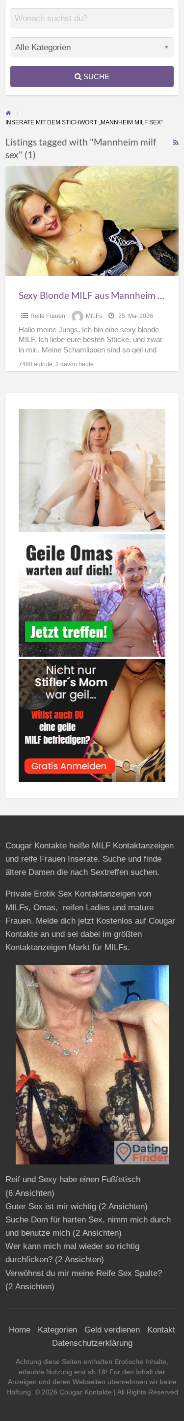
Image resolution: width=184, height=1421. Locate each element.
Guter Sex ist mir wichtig (50, 1206)
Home (19, 1329)
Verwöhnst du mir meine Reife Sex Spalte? (83, 1273)
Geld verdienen (112, 1329)
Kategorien (57, 1329)
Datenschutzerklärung (92, 1343)
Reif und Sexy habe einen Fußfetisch (72, 1179)
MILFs (94, 316)
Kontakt (161, 1329)
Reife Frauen (47, 316)
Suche (95, 76)
